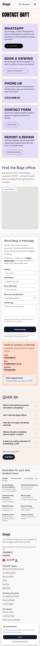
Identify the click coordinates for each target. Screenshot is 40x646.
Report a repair (13, 152)
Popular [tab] (5, 478)
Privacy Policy (8, 336)
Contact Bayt (8, 604)
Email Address (9, 277)
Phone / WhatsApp (10, 286)
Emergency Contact (11, 596)
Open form (11, 125)
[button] (20, 406)
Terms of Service (20, 336)
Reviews (6, 584)
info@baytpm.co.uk (12, 362)
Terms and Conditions (11, 619)
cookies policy (17, 632)
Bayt (6, 4)
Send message (20, 329)
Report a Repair (9, 600)
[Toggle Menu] (34, 4)
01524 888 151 (12, 97)
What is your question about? (13, 294)
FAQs (5, 580)
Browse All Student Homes (13, 569)
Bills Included (8, 576)
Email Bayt (6, 555)
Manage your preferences (20, 641)
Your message (8, 302)
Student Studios (9, 572)
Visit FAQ (8, 457)
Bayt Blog (6, 588)
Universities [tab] (28, 478)
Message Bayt (10, 368)
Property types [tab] (16, 478)
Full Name (7, 269)
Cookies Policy (9, 616)
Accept (20, 637)
